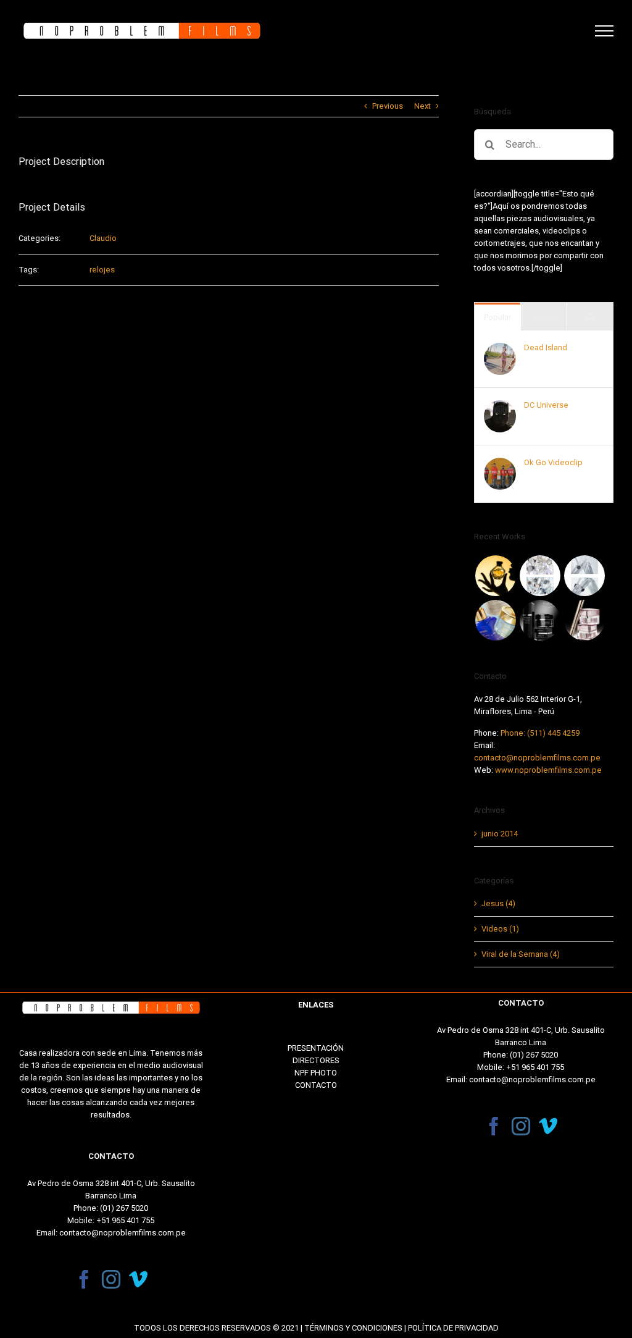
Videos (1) (500, 928)
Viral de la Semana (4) (520, 954)
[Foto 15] (539, 575)
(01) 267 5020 (124, 1208)
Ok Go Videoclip (553, 462)
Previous (387, 106)
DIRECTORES (316, 1060)
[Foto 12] (539, 620)
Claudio (103, 238)
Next (422, 106)
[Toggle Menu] (604, 30)
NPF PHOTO (315, 1072)
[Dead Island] (500, 348)
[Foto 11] (584, 620)
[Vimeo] (138, 1279)
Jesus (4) (498, 903)
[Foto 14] (584, 575)
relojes (102, 269)
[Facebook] (84, 1279)
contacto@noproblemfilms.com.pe (537, 757)
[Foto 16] (495, 575)
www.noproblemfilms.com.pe (548, 770)
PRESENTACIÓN (316, 1048)
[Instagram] (111, 1279)
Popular (497, 317)
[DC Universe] (500, 406)
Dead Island (545, 347)
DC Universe (546, 405)
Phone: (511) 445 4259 (540, 733)
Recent (544, 317)
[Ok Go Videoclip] (500, 463)
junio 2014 (499, 833)
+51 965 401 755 (125, 1220)
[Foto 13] (495, 620)
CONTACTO (316, 1085)
